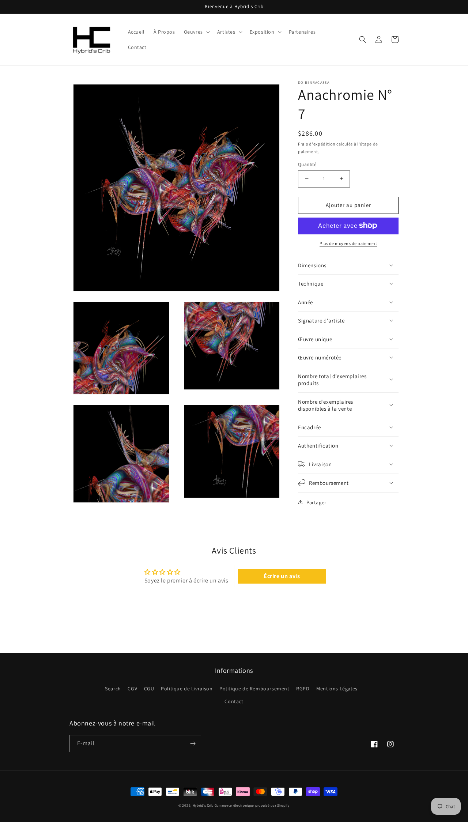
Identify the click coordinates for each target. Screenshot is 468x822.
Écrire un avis (282, 576)
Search (113, 688)
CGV (132, 688)
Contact (233, 701)
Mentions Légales (337, 688)
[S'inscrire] (193, 743)
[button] (196, 31)
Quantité (307, 164)
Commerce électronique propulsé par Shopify (252, 805)
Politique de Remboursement (254, 688)
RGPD (302, 688)
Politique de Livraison (186, 688)
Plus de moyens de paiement (348, 243)
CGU (149, 688)
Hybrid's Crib (203, 805)
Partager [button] (316, 502)
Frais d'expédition (317, 144)
